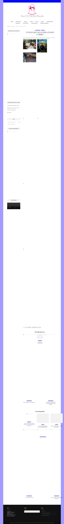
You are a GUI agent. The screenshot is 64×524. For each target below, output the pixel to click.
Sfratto (25, 21)
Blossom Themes (44, 522)
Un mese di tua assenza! (29, 497)
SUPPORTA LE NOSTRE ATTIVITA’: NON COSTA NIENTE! (51, 403)
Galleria (42, 21)
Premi (12, 21)
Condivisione (37, 30)
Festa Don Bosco (34, 23)
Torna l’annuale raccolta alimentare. (29, 402)
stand (40, 327)
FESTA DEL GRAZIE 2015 (40, 343)
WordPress (52, 522)
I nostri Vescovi (18, 21)
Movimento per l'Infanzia (45, 515)
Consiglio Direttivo (50, 21)
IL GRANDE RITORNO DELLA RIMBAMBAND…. (43, 427)
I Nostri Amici (18, 23)
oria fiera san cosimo (35, 327)
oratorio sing (29, 327)
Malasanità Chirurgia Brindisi (46, 513)
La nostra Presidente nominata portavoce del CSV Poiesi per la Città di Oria (29, 424)
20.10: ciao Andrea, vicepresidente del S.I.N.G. (56, 498)
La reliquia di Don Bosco (44, 23)
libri (25, 327)
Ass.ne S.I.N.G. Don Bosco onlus (32, 16)
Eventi (37, 21)
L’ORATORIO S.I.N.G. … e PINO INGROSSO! (57, 427)
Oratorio (42, 30)
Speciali (31, 21)
